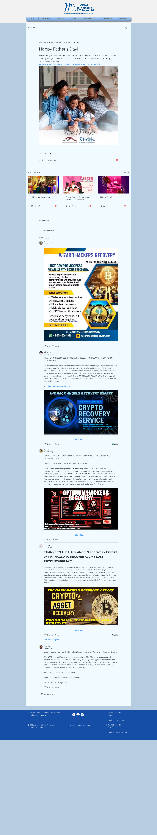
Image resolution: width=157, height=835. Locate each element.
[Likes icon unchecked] (45, 346)
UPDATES (31, 27)
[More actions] (116, 42)
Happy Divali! (106, 197)
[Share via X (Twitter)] (45, 154)
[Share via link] (56, 154)
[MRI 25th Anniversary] (43, 184)
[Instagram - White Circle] (78, 714)
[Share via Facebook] (40, 154)
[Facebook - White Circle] (73, 714)
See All (126, 172)
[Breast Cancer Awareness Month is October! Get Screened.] (78, 184)
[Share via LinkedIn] (50, 154)
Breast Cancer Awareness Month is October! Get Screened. (77, 198)
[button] (126, 28)
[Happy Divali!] (113, 184)
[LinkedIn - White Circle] (82, 714)
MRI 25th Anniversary (40, 197)
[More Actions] (116, 243)
